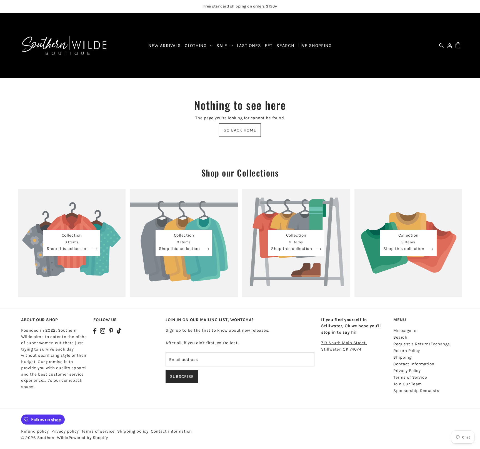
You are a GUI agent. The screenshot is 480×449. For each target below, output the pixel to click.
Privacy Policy (407, 370)
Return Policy (406, 350)
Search (400, 337)
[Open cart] (458, 45)
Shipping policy (133, 431)
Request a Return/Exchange (421, 343)
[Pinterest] (111, 330)
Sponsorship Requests (416, 390)
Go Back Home (240, 130)
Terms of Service (410, 377)
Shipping (402, 357)
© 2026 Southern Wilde (44, 437)
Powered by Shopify (88, 437)
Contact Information (413, 363)
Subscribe (182, 376)
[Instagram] (103, 330)
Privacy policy (65, 431)
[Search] (441, 45)
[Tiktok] (119, 330)
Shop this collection (68, 249)
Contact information (171, 431)
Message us (405, 330)
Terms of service (98, 431)
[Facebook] (94, 330)
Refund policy (35, 431)
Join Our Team (407, 383)
